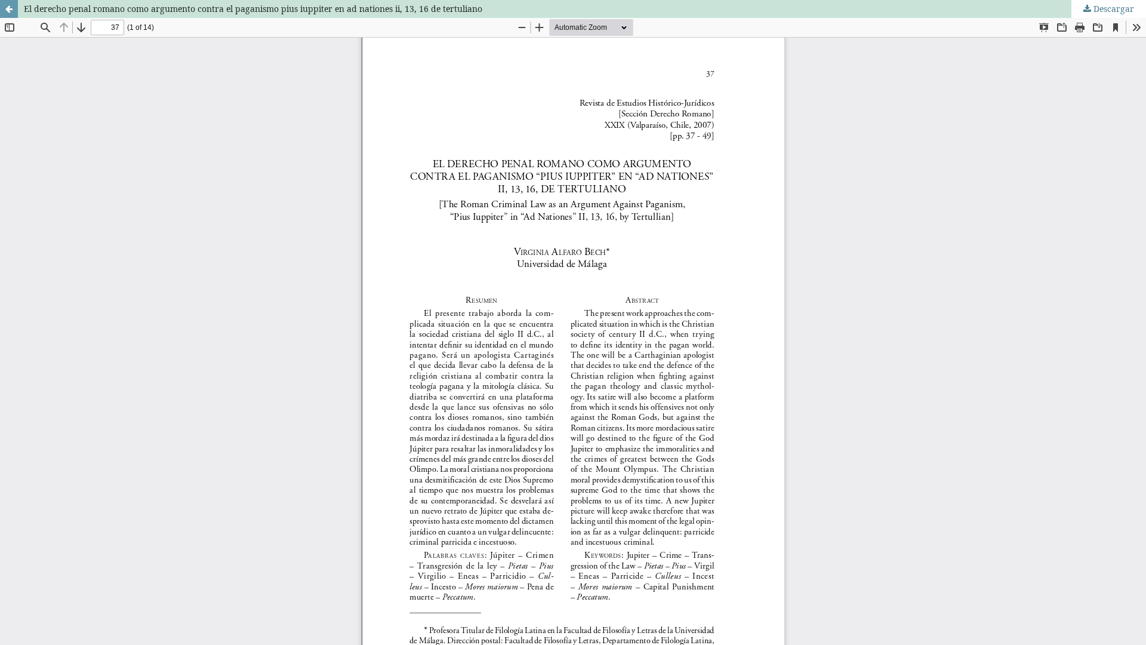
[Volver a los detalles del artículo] (9, 9)
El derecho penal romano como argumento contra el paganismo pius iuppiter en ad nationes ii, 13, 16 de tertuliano (253, 8)
